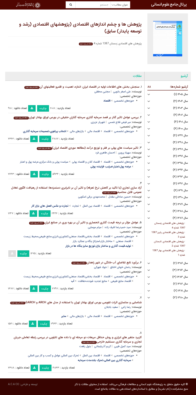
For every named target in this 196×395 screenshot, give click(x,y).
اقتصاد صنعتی (123, 241)
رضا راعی (126, 307)
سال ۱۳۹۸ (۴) (180, 142)
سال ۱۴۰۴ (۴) (180, 101)
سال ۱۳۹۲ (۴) (180, 184)
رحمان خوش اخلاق (120, 267)
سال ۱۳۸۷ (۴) (180, 218)
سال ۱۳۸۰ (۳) (180, 298)
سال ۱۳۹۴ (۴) (180, 170)
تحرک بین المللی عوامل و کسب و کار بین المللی (53, 355)
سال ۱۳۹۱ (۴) (181, 191)
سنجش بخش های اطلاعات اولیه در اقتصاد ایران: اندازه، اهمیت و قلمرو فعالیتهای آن (82, 87)
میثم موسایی (94, 227)
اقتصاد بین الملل (91, 206)
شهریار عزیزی (98, 122)
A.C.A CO (13, 384)
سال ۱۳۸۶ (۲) (180, 263)
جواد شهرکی (100, 267)
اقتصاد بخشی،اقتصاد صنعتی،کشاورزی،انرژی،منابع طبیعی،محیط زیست (62, 236)
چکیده (43, 108)
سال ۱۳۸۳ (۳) (180, 277)
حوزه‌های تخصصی (124, 101)
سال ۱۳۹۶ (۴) (180, 156)
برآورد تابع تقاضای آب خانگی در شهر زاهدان (105, 262)
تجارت (75, 206)
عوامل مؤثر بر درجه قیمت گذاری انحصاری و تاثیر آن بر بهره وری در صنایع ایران (84, 222)
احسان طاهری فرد (105, 153)
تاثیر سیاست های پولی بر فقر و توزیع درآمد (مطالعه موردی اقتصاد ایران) (88, 148)
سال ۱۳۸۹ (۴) (180, 204)
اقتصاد (107, 131)
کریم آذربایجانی (102, 346)
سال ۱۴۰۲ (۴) (180, 115)
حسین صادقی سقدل (119, 197)
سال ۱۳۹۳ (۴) (180, 177)
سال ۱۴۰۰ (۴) (181, 129)
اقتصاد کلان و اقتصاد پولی (86, 162)
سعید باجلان (111, 307)
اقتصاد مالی (93, 131)
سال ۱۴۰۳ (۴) (180, 108)
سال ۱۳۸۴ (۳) (180, 270)
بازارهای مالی (77, 131)
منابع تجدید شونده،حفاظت (92, 281)
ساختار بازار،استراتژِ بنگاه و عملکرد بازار (92, 241)
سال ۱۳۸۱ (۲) (181, 291)
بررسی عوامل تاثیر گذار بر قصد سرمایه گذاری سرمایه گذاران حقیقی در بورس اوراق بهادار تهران (76, 117)
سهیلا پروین (124, 153)
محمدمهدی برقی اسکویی (91, 197)
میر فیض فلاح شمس (119, 122)
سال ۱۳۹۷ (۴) (180, 149)
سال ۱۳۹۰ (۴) (180, 197)
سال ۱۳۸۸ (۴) (180, 211)
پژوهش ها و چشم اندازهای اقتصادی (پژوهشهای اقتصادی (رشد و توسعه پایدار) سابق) (80, 28)
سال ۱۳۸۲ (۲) (180, 284)
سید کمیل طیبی (122, 346)
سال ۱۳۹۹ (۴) (180, 136)
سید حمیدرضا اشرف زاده (118, 227)
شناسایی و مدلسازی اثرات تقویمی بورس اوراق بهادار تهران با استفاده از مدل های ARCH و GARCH (76, 302)
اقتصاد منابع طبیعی (121, 281)
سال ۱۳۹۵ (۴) (180, 163)
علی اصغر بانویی (122, 91)
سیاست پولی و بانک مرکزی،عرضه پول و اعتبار (44, 162)
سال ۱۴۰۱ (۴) (181, 122)
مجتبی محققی (102, 91)
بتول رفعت (85, 346)
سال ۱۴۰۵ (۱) (181, 94)
